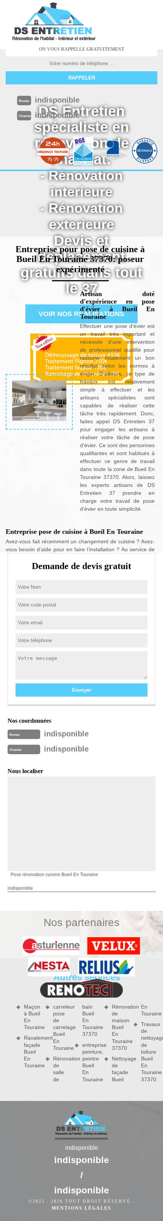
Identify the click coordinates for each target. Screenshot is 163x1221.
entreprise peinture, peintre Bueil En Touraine (90, 1062)
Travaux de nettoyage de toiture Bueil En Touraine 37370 (149, 1051)
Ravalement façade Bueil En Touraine (32, 1051)
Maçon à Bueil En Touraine (32, 1017)
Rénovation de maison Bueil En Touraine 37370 (120, 1027)
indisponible (57, 100)
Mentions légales (81, 1208)
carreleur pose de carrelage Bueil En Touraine (61, 1027)
